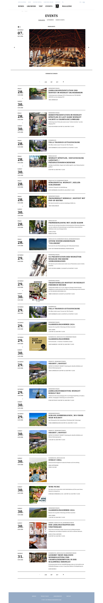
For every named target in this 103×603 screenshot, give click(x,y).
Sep (51, 82)
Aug (46, 82)
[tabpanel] (51, 48)
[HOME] (57, 6)
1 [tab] (18, 26)
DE (80, 2)
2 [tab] (20, 26)
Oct (57, 82)
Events (26, 11)
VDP (22, 11)
